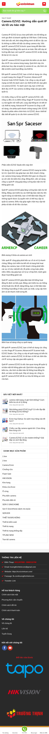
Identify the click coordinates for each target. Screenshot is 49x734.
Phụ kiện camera (9, 496)
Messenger (34, 732)
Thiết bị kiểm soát (9, 522)
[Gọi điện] (24, 729)
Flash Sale (6, 474)
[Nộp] (44, 11)
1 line (4, 456)
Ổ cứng (5, 491)
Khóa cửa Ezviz (8, 487)
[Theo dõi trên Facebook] (4, 647)
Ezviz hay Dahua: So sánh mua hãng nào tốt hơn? (27, 420)
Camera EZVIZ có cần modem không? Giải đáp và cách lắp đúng (26, 439)
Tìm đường (5, 732)
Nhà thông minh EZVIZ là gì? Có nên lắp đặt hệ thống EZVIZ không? (27, 410)
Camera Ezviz (8, 465)
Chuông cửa (7, 469)
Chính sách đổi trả (9, 605)
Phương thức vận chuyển (12, 600)
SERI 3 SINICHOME (10, 504)
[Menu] (4, 4)
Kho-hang (6, 483)
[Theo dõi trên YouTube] (10, 647)
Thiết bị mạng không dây (12, 531)
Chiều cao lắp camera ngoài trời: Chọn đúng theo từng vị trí (27, 429)
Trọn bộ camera (8, 539)
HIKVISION (7, 478)
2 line (4, 461)
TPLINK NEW (8, 535)
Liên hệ (5, 629)
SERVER (6, 513)
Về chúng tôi (7, 623)
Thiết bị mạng (7, 526)
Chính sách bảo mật (10, 595)
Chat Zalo (15, 732)
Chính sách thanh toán (11, 610)
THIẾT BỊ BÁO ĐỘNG (11, 518)
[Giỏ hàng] (44, 4)
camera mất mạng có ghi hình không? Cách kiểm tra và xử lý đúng (26, 401)
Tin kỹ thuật (6, 18)
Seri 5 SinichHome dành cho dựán (16, 509)
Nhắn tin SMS (43, 732)
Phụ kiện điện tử (9, 500)
